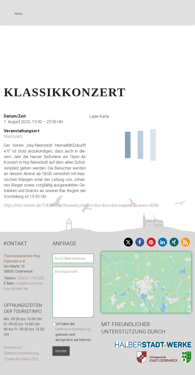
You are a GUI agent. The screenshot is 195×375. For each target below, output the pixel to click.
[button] (8, 25)
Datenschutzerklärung (21, 353)
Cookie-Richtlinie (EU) (21, 359)
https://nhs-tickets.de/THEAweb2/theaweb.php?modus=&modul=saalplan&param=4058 (81, 205)
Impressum (13, 347)
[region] (97, 25)
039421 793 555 (31, 278)
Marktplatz (13, 136)
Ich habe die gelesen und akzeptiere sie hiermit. (73, 332)
